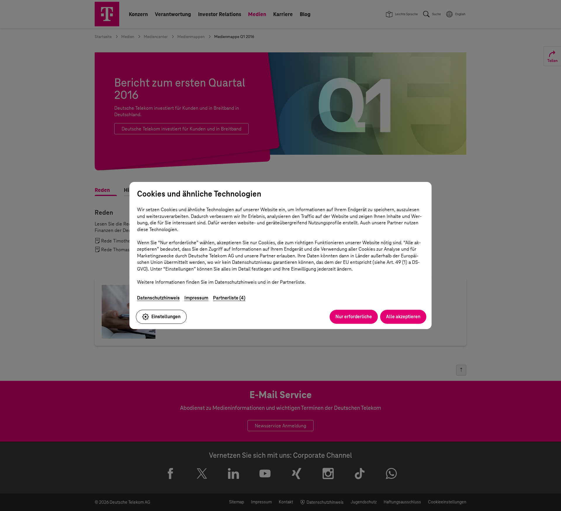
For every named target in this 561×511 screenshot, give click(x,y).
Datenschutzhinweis (158, 298)
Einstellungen (166, 317)
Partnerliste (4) (229, 298)
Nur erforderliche (353, 317)
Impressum (196, 298)
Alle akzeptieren (403, 317)
